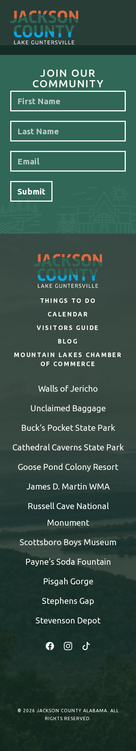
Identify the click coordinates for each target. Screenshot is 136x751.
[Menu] (118, 27)
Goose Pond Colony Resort (68, 466)
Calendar (68, 314)
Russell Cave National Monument (68, 514)
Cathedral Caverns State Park (68, 447)
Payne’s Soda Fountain (68, 561)
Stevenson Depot (68, 620)
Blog (68, 341)
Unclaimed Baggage (68, 408)
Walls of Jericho (68, 388)
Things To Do (68, 300)
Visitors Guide (68, 327)
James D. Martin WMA (68, 486)
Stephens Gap (68, 600)
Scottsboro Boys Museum (68, 542)
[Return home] (44, 27)
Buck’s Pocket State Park (68, 427)
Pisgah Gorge (68, 581)
